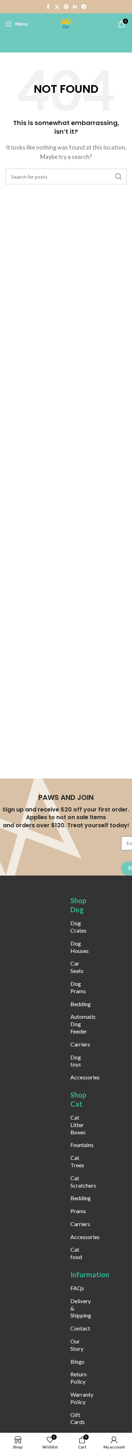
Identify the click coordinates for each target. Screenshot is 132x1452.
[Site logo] (66, 23)
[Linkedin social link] (75, 7)
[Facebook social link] (48, 7)
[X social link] (57, 7)
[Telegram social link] (83, 7)
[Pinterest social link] (66, 7)
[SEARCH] (119, 176)
